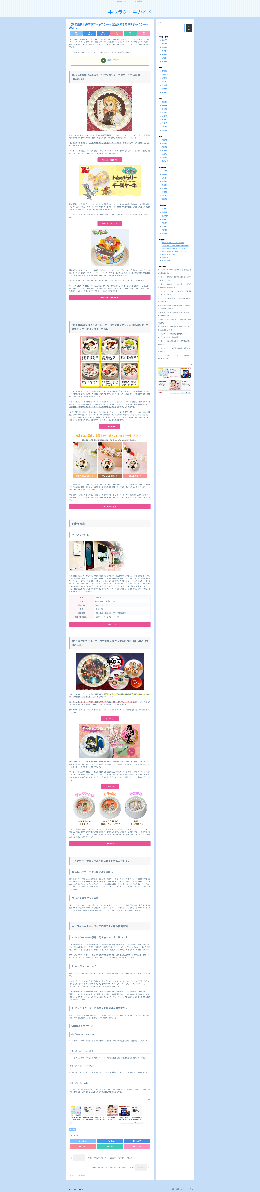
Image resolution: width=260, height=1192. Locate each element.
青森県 (164, 51)
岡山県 (164, 174)
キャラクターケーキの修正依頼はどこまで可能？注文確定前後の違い (174, 271)
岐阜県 (164, 116)
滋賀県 (164, 154)
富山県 (164, 123)
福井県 (164, 130)
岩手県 (164, 54)
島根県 (164, 181)
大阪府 (164, 140)
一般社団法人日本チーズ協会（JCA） (175, 251)
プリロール (110, 719)
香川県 (164, 192)
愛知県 (164, 102)
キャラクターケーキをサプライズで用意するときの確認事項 (174, 321)
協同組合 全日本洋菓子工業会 (173, 243)
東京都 (164, 71)
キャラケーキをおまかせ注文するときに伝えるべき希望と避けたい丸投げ (174, 278)
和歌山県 (165, 161)
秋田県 (164, 61)
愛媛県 (164, 188)
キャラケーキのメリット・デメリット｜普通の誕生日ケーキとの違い (174, 356)
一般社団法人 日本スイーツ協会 (173, 248)
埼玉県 (164, 78)
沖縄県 (164, 233)
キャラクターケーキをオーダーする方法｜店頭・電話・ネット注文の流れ (174, 292)
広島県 (164, 171)
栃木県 (164, 89)
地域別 (73, 1129)
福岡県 (164, 208)
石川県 (164, 119)
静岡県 (164, 105)
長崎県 (164, 219)
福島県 (164, 47)
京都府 (164, 147)
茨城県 (164, 85)
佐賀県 (164, 230)
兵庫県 (164, 143)
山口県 (164, 178)
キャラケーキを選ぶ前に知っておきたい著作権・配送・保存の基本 (174, 300)
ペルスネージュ (109, 624)
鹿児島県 (165, 216)
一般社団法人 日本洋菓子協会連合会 (175, 245)
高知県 (164, 199)
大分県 (164, 223)
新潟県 (164, 109)
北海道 (164, 40)
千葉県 (164, 81)
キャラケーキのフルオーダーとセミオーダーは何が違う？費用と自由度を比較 (174, 285)
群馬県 (164, 92)
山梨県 (164, 127)
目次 (109, 60)
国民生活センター (168, 254)
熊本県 (164, 212)
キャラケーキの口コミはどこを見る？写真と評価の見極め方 (174, 342)
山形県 (164, 58)
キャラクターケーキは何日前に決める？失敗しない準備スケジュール (174, 349)
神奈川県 (165, 74)
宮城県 (164, 44)
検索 (159, 22)
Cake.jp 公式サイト (110, 160)
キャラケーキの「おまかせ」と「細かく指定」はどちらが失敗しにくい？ (174, 328)
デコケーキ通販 (110, 426)
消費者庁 (165, 257)
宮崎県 (164, 226)
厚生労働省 (166, 260)
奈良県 (164, 157)
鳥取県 (164, 185)
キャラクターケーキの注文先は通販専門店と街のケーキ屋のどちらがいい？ (174, 307)
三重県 (164, 150)
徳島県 (164, 195)
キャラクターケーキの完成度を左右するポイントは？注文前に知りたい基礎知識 (173, 335)
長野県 (164, 112)
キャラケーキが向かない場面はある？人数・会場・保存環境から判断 (174, 314)
